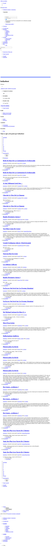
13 (3, 149)
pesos (19, 163)
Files (4, 131)
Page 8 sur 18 (6, 153)
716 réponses (8, 297)
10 (3, 146)
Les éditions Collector (10, 264)
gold (18, 433)
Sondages (25, 267)
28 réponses (7, 260)
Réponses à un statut (7, 114)
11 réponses (7, 249)
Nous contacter (6, 510)
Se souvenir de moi (9, 20)
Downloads (5, 43)
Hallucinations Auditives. (11, 336)
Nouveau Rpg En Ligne (10, 254)
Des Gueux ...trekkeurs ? (11, 387)
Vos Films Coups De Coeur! (12, 229)
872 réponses (8, 353)
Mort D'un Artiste (9, 323)
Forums (6, 30)
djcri (18, 290)
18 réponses (7, 332)
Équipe (6, 34)
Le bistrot (24, 163)
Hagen (19, 349)
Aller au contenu (3, 1)
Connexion (8, 21)
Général (27, 245)
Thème (4, 506)
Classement (5, 41)
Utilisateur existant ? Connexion (9, 9)
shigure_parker (20, 338)
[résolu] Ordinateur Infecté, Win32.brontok (17, 243)
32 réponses (7, 273)
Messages (5, 120)
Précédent (5, 137)
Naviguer (5, 29)
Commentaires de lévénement (9, 126)
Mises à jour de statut (7, 113)
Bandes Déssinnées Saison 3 (11, 217)
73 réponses (7, 168)
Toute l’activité (8, 38)
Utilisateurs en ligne (9, 35)
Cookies (4, 511)
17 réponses (7, 395)
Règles (6, 32)
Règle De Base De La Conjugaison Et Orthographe (19, 160)
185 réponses (8, 239)
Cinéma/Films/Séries (27, 231)
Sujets (4, 119)
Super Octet (20, 219)
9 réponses (7, 202)
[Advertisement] (25, 67)
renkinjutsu (20, 389)
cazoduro (19, 197)
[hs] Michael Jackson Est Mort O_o (14, 312)
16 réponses (7, 342)
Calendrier (7, 31)
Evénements (5, 125)
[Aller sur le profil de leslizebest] (5, 158)
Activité (4, 37)
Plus (6, 36)
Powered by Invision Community (13, 513)
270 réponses (8, 437)
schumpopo (20, 325)
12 (3, 148)
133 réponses (8, 319)
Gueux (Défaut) (8, 509)
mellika (19, 267)
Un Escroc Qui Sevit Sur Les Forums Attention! (18, 288)
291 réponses (8, 191)
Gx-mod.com (5, 28)
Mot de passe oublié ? (9, 24)
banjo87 (19, 314)
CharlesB (19, 186)
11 (3, 147)
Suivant (4, 151)
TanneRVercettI (21, 245)
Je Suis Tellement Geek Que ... (12, 183)
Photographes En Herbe (10, 347)
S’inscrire (5, 26)
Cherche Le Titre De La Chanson (13, 195)
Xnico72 (19, 231)
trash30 (19, 256)
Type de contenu (5, 105)
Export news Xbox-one (7, 51)
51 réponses (7, 224)
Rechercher (7, 39)
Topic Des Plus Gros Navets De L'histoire (16, 430)
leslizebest (5, 163)
